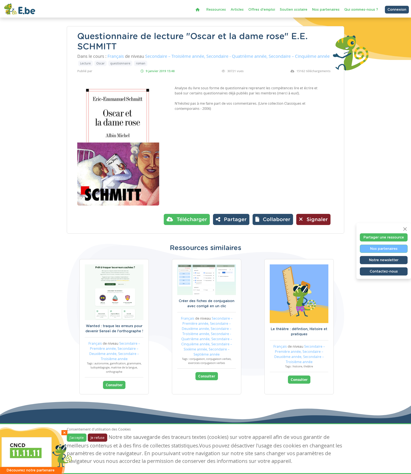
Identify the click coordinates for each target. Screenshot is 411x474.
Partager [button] (234, 219)
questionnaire (120, 63)
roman (140, 63)
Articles (237, 9)
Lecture (85, 63)
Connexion (396, 9)
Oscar (100, 63)
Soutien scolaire (293, 9)
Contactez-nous (384, 271)
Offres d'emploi (261, 9)
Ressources (216, 9)
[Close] (405, 229)
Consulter (114, 385)
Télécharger (191, 219)
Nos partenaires (326, 9)
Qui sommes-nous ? (361, 9)
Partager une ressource (383, 237)
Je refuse (97, 437)
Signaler (316, 219)
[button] (273, 219)
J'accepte (77, 437)
